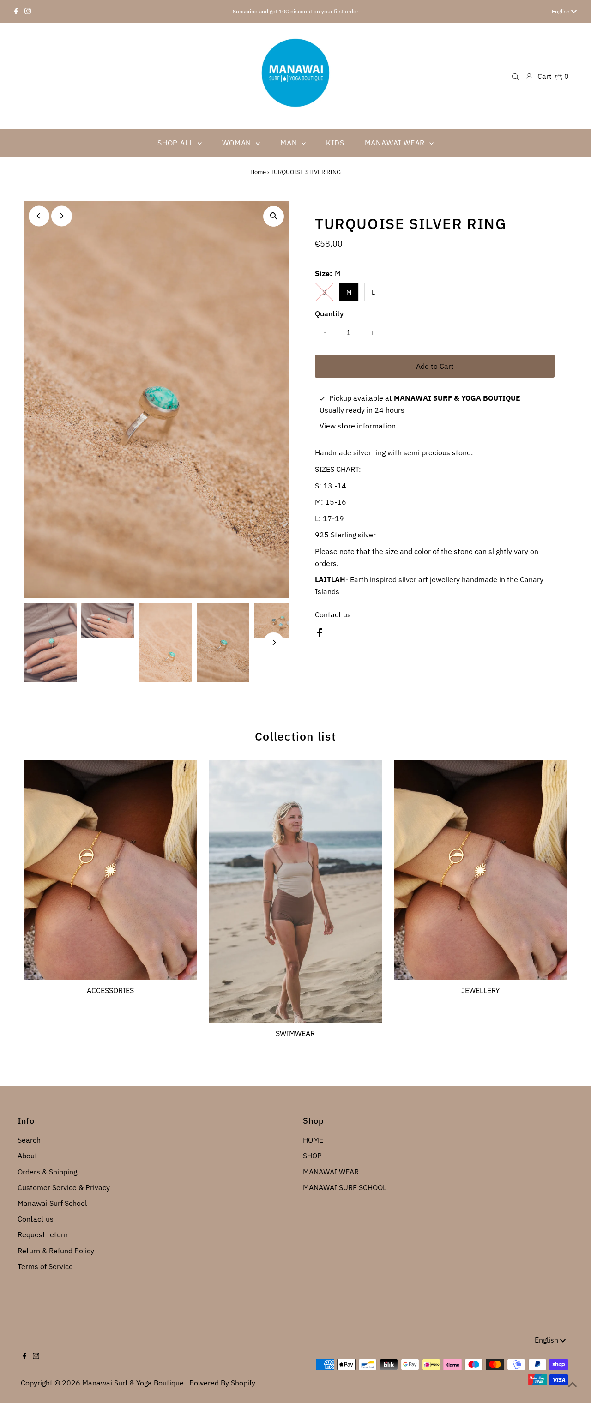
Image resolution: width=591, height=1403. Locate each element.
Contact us (333, 614)
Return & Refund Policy (56, 1250)
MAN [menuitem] (289, 142)
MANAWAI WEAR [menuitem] (396, 142)
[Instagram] (27, 11)
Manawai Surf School (52, 1203)
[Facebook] (16, 11)
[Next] (61, 215)
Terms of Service (45, 1266)
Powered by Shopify (222, 1382)
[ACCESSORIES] (111, 868)
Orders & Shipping (47, 1171)
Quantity (329, 313)
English (561, 11)
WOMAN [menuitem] (237, 142)
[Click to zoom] (273, 216)
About (27, 1155)
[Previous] (39, 215)
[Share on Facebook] (319, 634)
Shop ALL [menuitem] (176, 142)
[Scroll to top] (572, 1384)
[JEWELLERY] (480, 868)
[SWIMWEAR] (295, 890)
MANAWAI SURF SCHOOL (344, 1187)
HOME (313, 1139)
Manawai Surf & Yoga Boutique (133, 1382)
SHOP (312, 1155)
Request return (43, 1234)
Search (29, 1139)
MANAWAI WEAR (331, 1171)
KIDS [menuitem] (335, 142)
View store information (358, 425)
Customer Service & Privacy (64, 1187)
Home (258, 172)
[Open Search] (515, 76)
